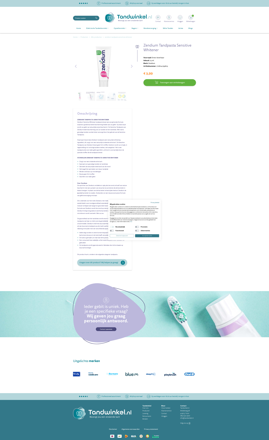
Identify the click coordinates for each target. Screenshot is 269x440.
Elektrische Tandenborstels (96, 28)
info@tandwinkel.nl (187, 418)
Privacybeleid (155, 203)
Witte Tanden (168, 28)
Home (78, 28)
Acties (180, 28)
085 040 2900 (185, 416)
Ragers (134, 28)
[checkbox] (112, 227)
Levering (145, 413)
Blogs (190, 28)
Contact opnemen (106, 329)
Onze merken (165, 408)
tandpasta (114, 254)
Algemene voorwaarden (131, 429)
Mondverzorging (150, 28)
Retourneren (146, 416)
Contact (164, 413)
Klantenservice (166, 411)
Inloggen (164, 416)
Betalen (145, 419)
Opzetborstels (119, 28)
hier (131, 222)
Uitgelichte (86, 361)
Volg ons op (184, 423)
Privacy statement (151, 429)
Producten (146, 411)
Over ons (145, 408)
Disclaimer (113, 429)
